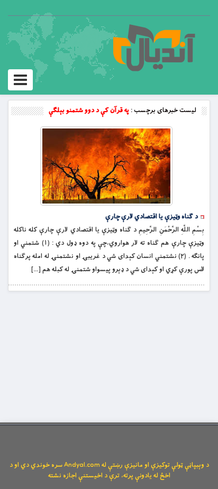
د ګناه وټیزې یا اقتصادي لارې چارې (151, 216)
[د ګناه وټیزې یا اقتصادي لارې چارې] (106, 166)
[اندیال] (154, 47)
